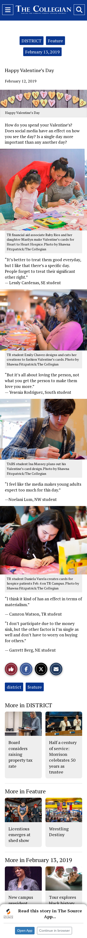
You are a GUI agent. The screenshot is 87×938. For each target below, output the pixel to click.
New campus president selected (20, 903)
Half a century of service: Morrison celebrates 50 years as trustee (63, 756)
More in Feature (25, 791)
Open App (24, 930)
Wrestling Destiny (59, 831)
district (14, 687)
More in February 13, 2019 (38, 860)
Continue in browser (54, 930)
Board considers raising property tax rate (20, 754)
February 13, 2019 (42, 52)
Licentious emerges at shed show (19, 834)
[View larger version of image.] (43, 99)
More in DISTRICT (28, 705)
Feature (55, 41)
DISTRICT (32, 41)
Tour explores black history (62, 900)
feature (35, 687)
